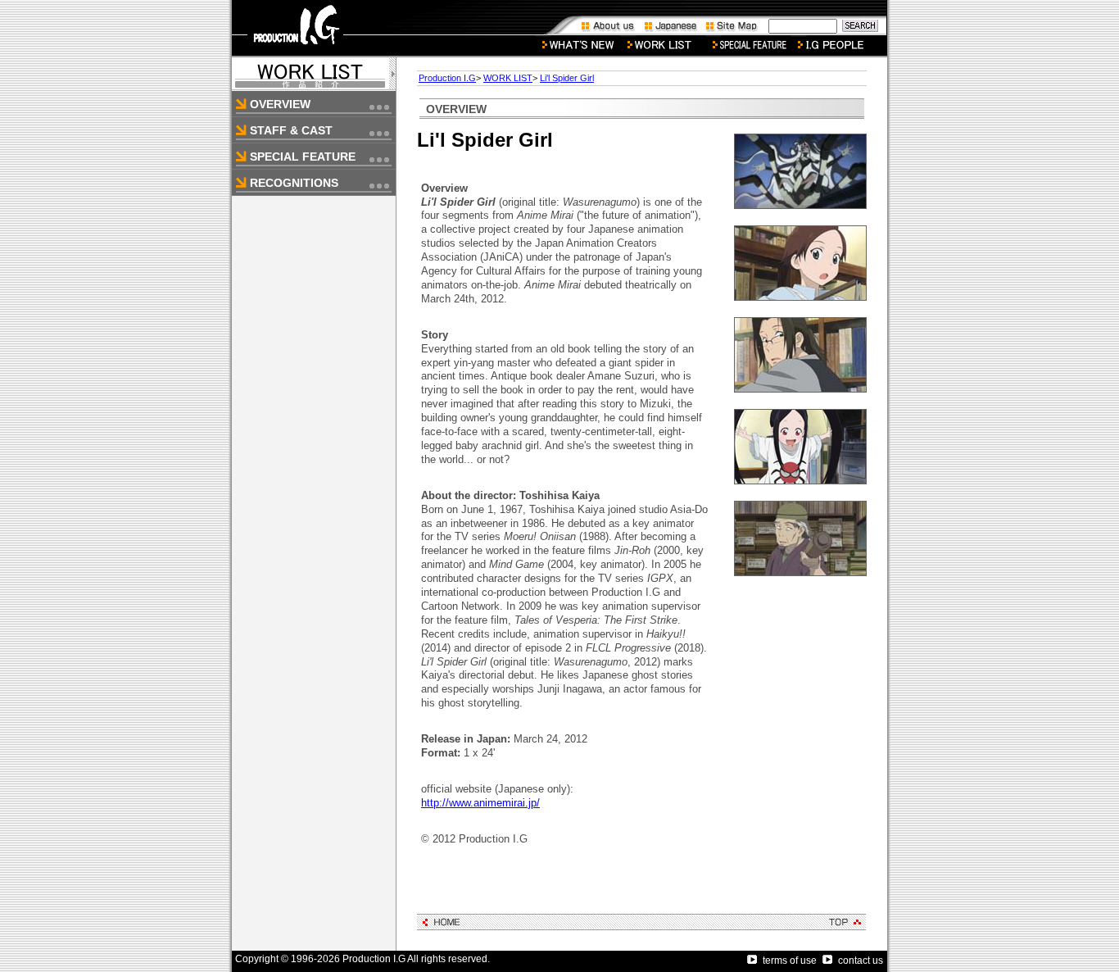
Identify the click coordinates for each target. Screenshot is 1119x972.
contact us (860, 960)
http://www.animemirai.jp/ (480, 803)
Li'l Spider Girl (567, 78)
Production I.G (447, 78)
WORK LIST (507, 78)
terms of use (790, 960)
